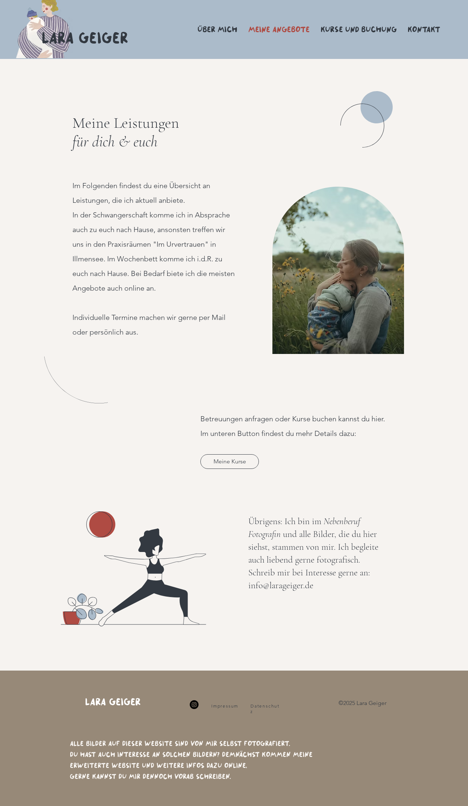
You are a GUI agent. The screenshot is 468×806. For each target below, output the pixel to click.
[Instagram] (194, 704)
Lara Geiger (113, 701)
